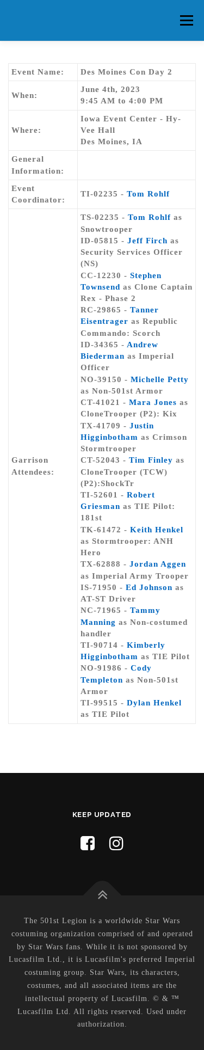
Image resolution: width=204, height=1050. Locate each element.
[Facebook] (88, 843)
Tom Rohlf (148, 193)
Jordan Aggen (157, 564)
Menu (186, 20)
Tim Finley (151, 460)
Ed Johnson (149, 587)
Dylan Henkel (154, 702)
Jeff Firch (147, 240)
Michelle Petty (160, 379)
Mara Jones (153, 402)
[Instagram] (116, 843)
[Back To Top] (102, 895)
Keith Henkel (156, 529)
